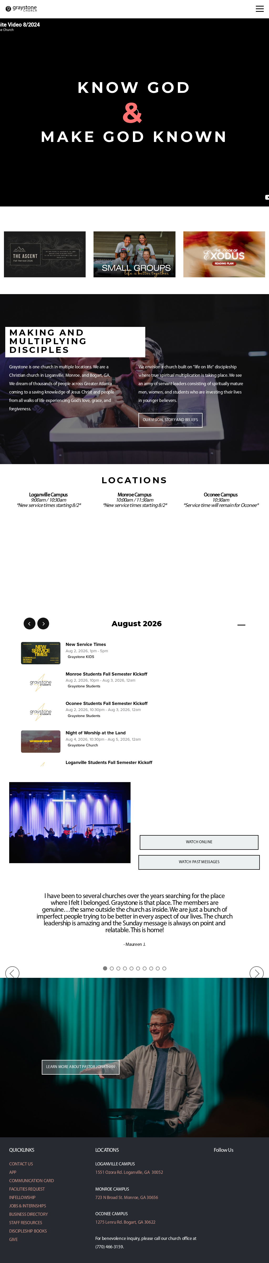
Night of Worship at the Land (96, 733)
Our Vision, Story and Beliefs (170, 420)
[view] (226, 623)
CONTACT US (21, 1164)
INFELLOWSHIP (22, 1198)
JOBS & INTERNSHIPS (27, 1206)
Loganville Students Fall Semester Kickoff (109, 762)
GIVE (13, 1240)
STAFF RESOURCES (25, 1223)
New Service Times (86, 644)
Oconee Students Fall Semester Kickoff (107, 703)
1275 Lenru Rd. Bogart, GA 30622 (125, 1222)
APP (12, 1172)
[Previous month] (29, 623)
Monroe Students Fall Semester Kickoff (106, 674)
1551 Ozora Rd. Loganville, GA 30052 (129, 1172)
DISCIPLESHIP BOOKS (27, 1231)
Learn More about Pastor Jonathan (80, 1067)
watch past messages (199, 862)
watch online (199, 842)
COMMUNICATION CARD (31, 1181)
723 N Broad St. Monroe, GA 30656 (126, 1198)
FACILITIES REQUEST (27, 1189)
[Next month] (43, 623)
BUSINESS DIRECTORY (28, 1214)
